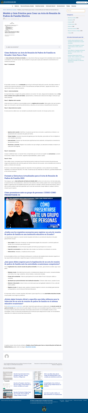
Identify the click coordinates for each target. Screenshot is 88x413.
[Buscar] (86, 2)
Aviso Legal (62, 400)
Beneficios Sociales (39, 6)
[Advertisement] (32, 74)
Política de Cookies (68, 400)
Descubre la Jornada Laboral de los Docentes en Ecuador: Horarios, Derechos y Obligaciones (48, 364)
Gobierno (17, 6)
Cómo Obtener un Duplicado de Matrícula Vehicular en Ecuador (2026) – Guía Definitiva (76, 52)
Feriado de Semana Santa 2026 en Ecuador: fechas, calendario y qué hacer (76, 56)
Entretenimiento (61, 6)
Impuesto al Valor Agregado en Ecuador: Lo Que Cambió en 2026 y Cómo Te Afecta (76, 47)
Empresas (74, 6)
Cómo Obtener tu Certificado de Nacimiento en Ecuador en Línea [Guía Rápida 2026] (76, 60)
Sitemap (67, 401)
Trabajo (68, 6)
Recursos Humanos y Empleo (27, 6)
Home (4, 9)
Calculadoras (70, 19)
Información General (50, 6)
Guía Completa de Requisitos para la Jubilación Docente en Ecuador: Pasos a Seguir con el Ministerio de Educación (18, 364)
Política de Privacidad (78, 400)
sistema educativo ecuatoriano (14, 306)
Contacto (85, 400)
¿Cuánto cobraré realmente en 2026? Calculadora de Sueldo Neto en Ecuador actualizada (76, 42)
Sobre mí (62, 401)
